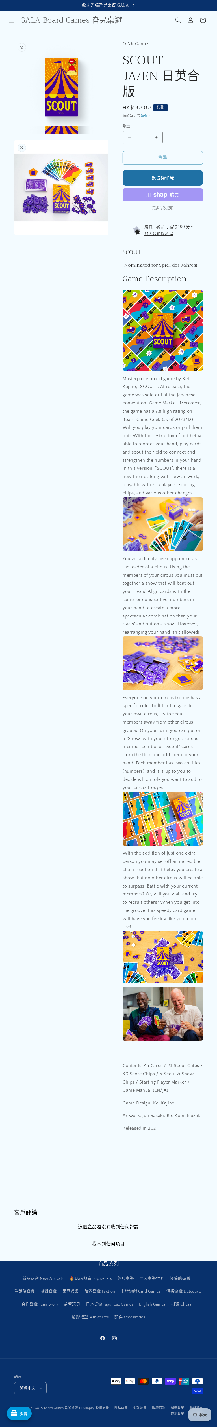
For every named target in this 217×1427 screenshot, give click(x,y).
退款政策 (140, 1408)
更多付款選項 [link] (162, 208)
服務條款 (158, 1408)
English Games (152, 1304)
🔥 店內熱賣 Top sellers (90, 1278)
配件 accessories (129, 1317)
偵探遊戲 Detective (183, 1291)
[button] (12, 20)
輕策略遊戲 (180, 1278)
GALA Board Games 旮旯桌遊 (56, 1408)
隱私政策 (121, 1408)
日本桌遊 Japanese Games (109, 1304)
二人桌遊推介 (152, 1278)
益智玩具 (72, 1304)
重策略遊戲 (24, 1291)
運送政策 (177, 1408)
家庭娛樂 (70, 1291)
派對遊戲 (48, 1291)
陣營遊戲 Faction (99, 1291)
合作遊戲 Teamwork (39, 1304)
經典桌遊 (126, 1278)
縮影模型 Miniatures (90, 1317)
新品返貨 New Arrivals (43, 1278)
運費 (144, 116)
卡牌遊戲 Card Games (140, 1291)
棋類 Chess (181, 1304)
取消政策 (177, 1414)
